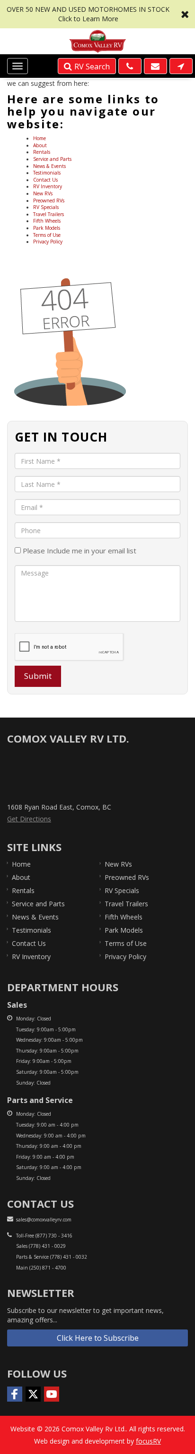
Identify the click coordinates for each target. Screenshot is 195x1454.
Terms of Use (47, 235)
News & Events (49, 166)
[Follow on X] (33, 1394)
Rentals (41, 152)
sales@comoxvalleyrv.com (43, 1219)
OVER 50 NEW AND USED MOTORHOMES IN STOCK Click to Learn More (97, 14)
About (40, 145)
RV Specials (46, 207)
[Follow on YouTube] (51, 1394)
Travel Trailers (48, 214)
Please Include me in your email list (78, 550)
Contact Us (45, 179)
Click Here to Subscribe (98, 1338)
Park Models (46, 228)
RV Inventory (47, 186)
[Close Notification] (184, 14)
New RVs (43, 193)
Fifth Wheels (47, 220)
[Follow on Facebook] (14, 1394)
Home (39, 138)
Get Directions (29, 818)
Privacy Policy (47, 241)
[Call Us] (130, 66)
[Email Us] (155, 66)
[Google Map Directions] (181, 66)
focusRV (148, 1441)
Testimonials (47, 172)
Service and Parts (52, 159)
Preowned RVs (48, 200)
